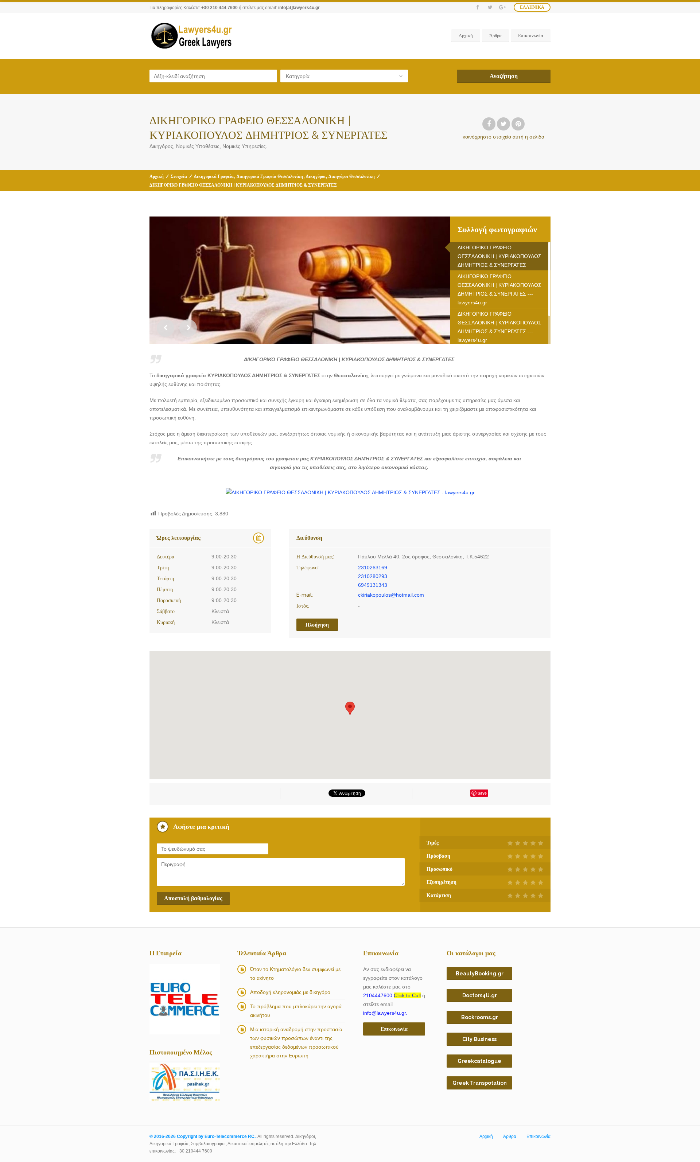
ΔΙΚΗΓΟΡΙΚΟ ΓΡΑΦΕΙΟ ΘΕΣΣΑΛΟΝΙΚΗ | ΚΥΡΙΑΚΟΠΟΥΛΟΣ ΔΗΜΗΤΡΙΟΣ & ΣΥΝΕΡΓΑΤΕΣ (499, 256)
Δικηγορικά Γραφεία (214, 176)
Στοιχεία (179, 176)
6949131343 (372, 585)
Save (482, 793)
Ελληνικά (532, 7)
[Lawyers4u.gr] (191, 35)
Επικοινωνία (530, 35)
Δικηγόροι (316, 176)
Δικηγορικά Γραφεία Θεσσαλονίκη (270, 176)
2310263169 (372, 567)
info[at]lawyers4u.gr (299, 7)
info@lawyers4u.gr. (385, 1013)
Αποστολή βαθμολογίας (193, 898)
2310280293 (372, 576)
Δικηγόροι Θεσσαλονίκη (351, 176)
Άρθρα (495, 35)
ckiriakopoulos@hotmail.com (391, 595)
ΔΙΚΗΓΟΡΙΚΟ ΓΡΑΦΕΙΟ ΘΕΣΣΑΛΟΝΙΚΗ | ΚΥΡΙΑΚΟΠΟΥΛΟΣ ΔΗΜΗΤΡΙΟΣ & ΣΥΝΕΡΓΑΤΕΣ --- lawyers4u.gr (499, 289)
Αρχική (466, 35)
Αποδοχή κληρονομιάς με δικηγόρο (290, 992)
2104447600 (392, 995)
